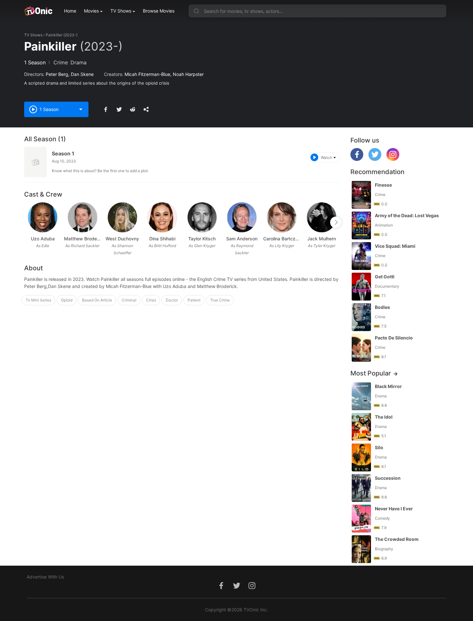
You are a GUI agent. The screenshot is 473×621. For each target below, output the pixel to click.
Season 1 (63, 153)
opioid (66, 300)
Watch (326, 157)
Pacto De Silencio (394, 337)
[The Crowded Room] (361, 549)
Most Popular (370, 373)
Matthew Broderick (82, 238)
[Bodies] (361, 317)
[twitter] (374, 159)
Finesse (383, 185)
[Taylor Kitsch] (202, 217)
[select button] (80, 109)
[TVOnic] (38, 11)
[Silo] (361, 457)
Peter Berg (57, 74)
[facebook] (356, 159)
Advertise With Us (45, 576)
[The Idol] (361, 427)
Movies (91, 11)
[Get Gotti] (361, 287)
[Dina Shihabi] (162, 217)
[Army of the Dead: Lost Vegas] (361, 225)
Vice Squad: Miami (395, 246)
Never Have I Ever (394, 508)
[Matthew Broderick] (82, 217)
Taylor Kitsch (202, 238)
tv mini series (38, 300)
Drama (78, 62)
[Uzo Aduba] (43, 217)
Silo (379, 447)
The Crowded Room (397, 539)
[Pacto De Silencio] (361, 348)
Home (70, 11)
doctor (172, 300)
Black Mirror (388, 386)
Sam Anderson (241, 238)
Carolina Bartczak (282, 238)
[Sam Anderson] (242, 217)
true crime (220, 300)
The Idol (384, 417)
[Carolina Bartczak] (282, 217)
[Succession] (361, 488)
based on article (97, 300)
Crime (60, 62)
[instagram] (392, 159)
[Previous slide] (28, 222)
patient (194, 300)
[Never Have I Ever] (361, 519)
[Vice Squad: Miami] (361, 256)
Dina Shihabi (162, 238)
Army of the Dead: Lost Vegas (407, 215)
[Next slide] (336, 222)
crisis (151, 300)
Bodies (382, 307)
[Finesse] (361, 195)
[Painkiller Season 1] (35, 162)
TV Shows (120, 11)
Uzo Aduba (43, 238)
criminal (129, 300)
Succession (388, 478)
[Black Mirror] (361, 396)
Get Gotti (384, 276)
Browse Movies (158, 11)
